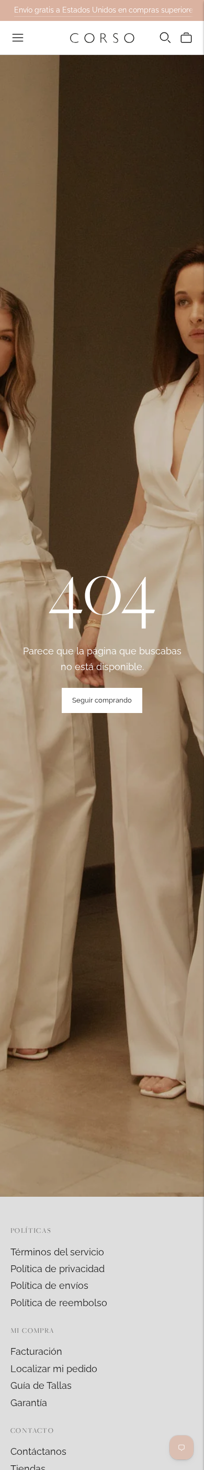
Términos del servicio (57, 1251)
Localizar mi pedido (53, 1368)
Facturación (36, 1351)
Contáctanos (38, 1451)
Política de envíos (49, 1285)
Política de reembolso (58, 1302)
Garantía (28, 1402)
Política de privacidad (57, 1268)
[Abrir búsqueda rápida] (165, 37)
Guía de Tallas (41, 1385)
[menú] (17, 37)
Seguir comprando (102, 700)
